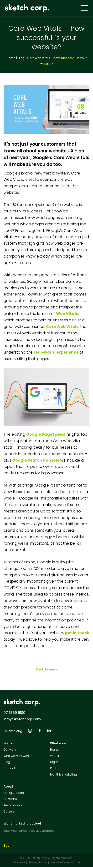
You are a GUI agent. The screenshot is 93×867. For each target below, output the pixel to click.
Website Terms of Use (65, 862)
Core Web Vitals (62, 326)
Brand (54, 749)
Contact (9, 768)
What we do (59, 743)
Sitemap (19, 862)
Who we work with (16, 756)
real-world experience (56, 352)
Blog (21, 58)
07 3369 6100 (14, 712)
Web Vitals (67, 313)
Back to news (46, 669)
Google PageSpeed (45, 434)
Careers (9, 811)
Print (53, 768)
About (8, 786)
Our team (10, 799)
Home (11, 58)
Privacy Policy (37, 862)
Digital (54, 762)
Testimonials (13, 805)
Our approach (14, 793)
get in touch (77, 633)
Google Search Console (35, 460)
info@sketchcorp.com (22, 719)
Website (56, 756)
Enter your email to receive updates (29, 831)
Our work (10, 749)
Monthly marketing (63, 774)
